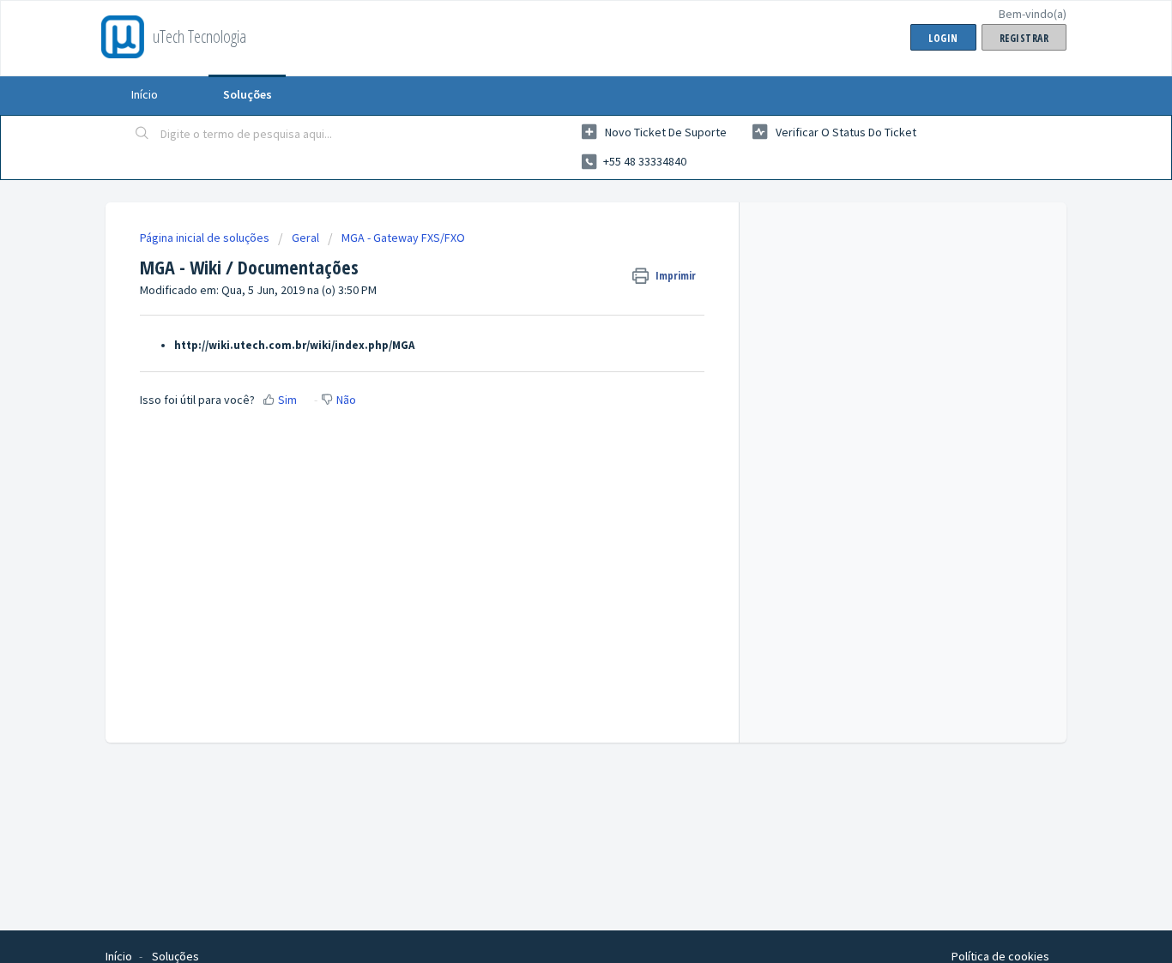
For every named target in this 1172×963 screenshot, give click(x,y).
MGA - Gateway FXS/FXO (403, 237)
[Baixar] (554, 256)
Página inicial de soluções (206, 237)
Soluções (247, 94)
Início (144, 94)
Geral (305, 237)
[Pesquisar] (142, 134)
